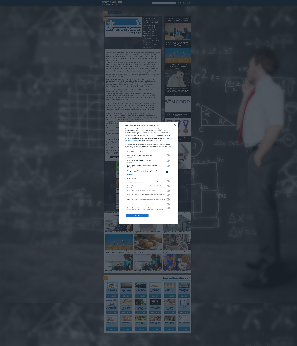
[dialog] (148, 173)
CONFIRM (137, 215)
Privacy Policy (157, 221)
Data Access (148, 221)
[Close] (175, 125)
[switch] (168, 155)
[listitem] (148, 152)
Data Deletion (139, 221)
